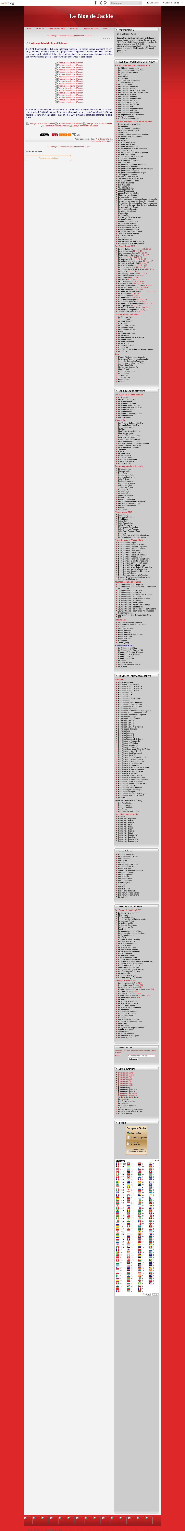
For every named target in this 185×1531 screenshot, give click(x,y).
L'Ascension (123, 213)
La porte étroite (124, 298)
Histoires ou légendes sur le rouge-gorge (134, 989)
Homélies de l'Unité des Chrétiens (131, 796)
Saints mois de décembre (128, 841)
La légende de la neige (127, 947)
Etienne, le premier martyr (128, 221)
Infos (29, 28)
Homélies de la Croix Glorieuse (130, 771)
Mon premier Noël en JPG (128, 968)
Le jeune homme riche (127, 267)
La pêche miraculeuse (127, 211)
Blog (119, 34)
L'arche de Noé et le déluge (129, 80)
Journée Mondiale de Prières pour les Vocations (137, 609)
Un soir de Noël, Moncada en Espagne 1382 (135, 962)
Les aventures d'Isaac (126, 88)
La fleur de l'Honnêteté (127, 1014)
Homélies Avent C (125, 697)
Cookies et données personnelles (124, 1530)
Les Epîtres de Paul (126, 240)
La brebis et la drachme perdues (131, 304)
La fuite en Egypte (125, 151)
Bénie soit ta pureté (125, 481)
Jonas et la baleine (125, 82)
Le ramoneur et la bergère (128, 1036)
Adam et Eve (123, 76)
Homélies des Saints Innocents (130, 703)
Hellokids (74, 28)
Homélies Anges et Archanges (130, 790)
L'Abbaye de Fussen (126, 658)
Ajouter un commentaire (48, 158)
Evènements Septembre (127, 1089)
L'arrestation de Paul (126, 235)
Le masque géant (125, 1038)
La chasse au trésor (126, 1034)
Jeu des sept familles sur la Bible (131, 363)
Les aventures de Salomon (128, 113)
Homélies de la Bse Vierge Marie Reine (133, 767)
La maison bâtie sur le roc (128, 287)
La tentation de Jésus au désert (130, 157)
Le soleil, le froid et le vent (128, 987)
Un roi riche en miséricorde (128, 985)
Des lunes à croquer (126, 991)
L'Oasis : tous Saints (126, 365)
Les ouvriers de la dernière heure (131, 269)
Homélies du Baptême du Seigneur (132, 715)
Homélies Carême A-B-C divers (130, 727)
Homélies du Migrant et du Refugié (132, 794)
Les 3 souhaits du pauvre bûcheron (132, 933)
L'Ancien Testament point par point (131, 357)
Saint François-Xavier (126, 523)
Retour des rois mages (127, 976)
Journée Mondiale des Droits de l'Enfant (134, 599)
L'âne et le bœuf (124, 945)
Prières (121, 507)
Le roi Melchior (124, 974)
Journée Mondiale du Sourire (129, 597)
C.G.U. (105, 1530)
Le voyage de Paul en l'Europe (130, 231)
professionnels (130, 1109)
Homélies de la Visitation (128, 743)
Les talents (122, 279)
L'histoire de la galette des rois (130, 978)
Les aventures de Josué (127, 101)
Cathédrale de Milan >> (82, 36)
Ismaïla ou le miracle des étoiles (130, 964)
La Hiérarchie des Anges (128, 72)
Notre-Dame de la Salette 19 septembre (133, 561)
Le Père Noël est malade (128, 949)
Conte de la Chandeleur (127, 993)
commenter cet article (101, 141)
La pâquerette (123, 1009)
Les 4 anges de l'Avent (127, 927)
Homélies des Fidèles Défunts (130, 775)
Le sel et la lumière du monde (129, 249)
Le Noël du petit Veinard (127, 943)
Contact (120, 52)
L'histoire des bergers (126, 144)
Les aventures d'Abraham (128, 86)
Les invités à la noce (126, 275)
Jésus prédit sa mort (126, 189)
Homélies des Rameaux (127, 729)
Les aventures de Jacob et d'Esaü (131, 90)
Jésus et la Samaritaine (127, 191)
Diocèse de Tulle (90, 28)
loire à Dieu (124, 491)
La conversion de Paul (127, 223)
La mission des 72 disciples (129, 161)
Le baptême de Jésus (126, 155)
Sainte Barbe (123, 521)
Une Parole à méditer (126, 1101)
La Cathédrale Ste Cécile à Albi (130, 650)
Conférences (123, 809)
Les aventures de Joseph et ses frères (133, 92)
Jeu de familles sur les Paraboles (131, 361)
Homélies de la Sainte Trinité (129, 751)
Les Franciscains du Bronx (128, 1020)
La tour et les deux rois (127, 302)
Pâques (121, 331)
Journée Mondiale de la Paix (129, 593)
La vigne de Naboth (126, 117)
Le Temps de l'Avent (126, 317)
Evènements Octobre (126, 1091)
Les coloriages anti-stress (128, 865)
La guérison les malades (128, 167)
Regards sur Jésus (125, 805)
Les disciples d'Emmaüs (127, 209)
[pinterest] (105, 2)
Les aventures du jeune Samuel (130, 109)
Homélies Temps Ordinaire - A (130, 686)
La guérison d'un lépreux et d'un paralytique (135, 169)
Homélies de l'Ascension (128, 745)
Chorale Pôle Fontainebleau (129, 435)
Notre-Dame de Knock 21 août (130, 557)
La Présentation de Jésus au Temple (132, 148)
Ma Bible (121, 429)
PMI (119, 617)
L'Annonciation (124, 138)
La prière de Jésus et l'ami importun (132, 292)
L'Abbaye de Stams (125, 656)
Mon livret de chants (126, 433)
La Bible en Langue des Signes (130, 68)
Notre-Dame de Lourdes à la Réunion (133, 575)
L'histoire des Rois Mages (128, 146)
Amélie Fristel (123, 1032)
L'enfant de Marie (125, 953)
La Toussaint (123, 348)
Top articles (69, 1530)
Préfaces (121, 798)
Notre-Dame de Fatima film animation (133, 555)
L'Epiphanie (123, 323)
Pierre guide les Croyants (128, 225)
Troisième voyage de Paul (128, 233)
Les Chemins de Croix (127, 329)
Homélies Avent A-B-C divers (129, 699)
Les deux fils (123, 271)
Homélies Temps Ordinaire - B (130, 688)
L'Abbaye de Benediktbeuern (129, 654)
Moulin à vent (123, 369)
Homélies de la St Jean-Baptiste (130, 759)
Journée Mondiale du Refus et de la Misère (135, 595)
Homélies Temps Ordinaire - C (130, 691)
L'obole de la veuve (126, 283)
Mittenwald (122, 666)
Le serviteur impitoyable (127, 265)
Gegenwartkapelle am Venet (129, 664)
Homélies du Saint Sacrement (130, 753)
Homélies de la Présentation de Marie (133, 780)
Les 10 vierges (124, 277)
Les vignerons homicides (128, 273)
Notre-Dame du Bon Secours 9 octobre (133, 563)
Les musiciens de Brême (128, 983)
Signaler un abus (93, 1530)
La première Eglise (125, 219)
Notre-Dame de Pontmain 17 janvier (132, 547)
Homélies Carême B (126, 723)
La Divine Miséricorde (126, 333)
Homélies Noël (124, 701)
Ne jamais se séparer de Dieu (130, 1022)
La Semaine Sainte (125, 327)
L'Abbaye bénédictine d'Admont (48, 43)
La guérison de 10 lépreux (128, 171)
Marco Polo (122, 1024)
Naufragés (122, 237)
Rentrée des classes (126, 854)
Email (117, 1056)
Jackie (41, 1530)
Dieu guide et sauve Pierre (128, 227)
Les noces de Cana (126, 163)
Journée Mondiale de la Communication (134, 605)
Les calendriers (124, 859)
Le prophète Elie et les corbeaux (131, 115)
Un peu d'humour (125, 1113)
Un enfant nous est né (126, 142)
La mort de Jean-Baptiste (128, 177)
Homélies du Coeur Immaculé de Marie (133, 757)
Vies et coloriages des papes (129, 445)
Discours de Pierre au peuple (129, 217)
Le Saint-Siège (124, 453)
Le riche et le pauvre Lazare (129, 308)
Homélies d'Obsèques (127, 792)
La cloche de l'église (126, 921)
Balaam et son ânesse (127, 94)
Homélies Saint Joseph (127, 717)
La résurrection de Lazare (128, 197)
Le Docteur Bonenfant (126, 935)
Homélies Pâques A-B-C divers (130, 739)
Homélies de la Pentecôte (128, 747)
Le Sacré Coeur (124, 344)
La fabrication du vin (126, 867)
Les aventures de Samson (128, 105)
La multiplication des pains (128, 181)
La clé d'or (122, 937)
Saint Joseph (123, 515)
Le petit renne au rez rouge (128, 913)
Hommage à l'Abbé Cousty (128, 811)
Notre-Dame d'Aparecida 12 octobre (132, 565)
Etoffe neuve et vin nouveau (129, 255)
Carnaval (121, 627)
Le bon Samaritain (125, 289)
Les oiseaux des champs (128, 253)
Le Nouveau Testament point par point (133, 359)
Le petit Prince (124, 1026)
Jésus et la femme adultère (128, 193)
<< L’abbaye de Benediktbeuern (60, 36)
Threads (40, 28)
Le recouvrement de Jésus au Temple (133, 153)
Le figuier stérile (124, 296)
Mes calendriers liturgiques (128, 441)
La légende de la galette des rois (131, 970)
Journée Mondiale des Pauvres (130, 603)
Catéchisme (123, 397)
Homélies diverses (125, 682)
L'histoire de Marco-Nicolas (129, 939)
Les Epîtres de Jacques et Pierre (131, 242)
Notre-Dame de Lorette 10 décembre (132, 569)
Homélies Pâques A (126, 733)
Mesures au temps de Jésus (129, 130)
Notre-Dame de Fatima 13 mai (130, 553)
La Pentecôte (123, 215)
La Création (122, 74)
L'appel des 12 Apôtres (127, 159)
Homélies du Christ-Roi (127, 786)
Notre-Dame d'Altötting (127, 573)
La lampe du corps (125, 251)
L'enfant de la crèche (126, 917)
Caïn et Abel (123, 78)
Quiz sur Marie (124, 373)
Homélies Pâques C (126, 737)
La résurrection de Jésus (128, 207)
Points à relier (123, 379)
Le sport (121, 863)
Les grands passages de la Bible (131, 70)
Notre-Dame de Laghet (127, 543)
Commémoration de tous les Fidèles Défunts (135, 350)
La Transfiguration (125, 187)
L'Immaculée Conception (128, 527)
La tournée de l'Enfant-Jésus (129, 966)
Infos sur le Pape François (128, 447)
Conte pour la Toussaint (127, 1012)
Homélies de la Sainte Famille (130, 705)
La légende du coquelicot (128, 1003)
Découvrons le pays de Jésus (129, 124)
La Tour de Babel (125, 84)
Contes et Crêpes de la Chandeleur (132, 624)
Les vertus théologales (127, 505)
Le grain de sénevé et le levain (130, 261)
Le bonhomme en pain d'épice (130, 931)
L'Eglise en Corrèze (126, 462)
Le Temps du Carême (126, 325)
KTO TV (121, 451)
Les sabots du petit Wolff (127, 941)
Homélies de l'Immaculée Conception (133, 784)
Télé (105, 28)
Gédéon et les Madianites (128, 103)
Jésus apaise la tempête (127, 175)
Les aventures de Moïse (127, 96)
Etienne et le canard (126, 1030)
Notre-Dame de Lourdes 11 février (131, 549)
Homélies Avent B (125, 695)
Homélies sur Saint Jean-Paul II (130, 782)
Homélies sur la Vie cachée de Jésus (132, 713)
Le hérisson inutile (125, 923)
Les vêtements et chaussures (129, 128)
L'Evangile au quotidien (127, 460)
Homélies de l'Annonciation (129, 719)
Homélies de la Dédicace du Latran (132, 777)
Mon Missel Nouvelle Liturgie (129, 431)
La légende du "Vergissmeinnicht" (131, 1028)
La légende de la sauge (127, 925)
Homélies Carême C (126, 725)
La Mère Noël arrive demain (129, 951)
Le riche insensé (124, 294)
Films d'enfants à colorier (128, 856)
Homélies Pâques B (126, 735)
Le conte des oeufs (125, 1016)
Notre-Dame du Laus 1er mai (129, 551)
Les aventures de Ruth (127, 107)
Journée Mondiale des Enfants (130, 591)
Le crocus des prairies (127, 1005)
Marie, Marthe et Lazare (127, 195)
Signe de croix (124, 471)
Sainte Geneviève (125, 525)
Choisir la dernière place (128, 300)
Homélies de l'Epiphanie (127, 709)
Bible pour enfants (56, 28)
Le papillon (122, 999)
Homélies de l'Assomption (128, 765)
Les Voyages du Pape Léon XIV (130, 423)
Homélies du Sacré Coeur (128, 755)
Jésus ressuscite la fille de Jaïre (130, 179)
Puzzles (121, 381)
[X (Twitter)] (100, 2)
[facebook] (95, 2)
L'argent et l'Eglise (125, 457)
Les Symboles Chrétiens (127, 399)
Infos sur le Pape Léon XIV (128, 425)
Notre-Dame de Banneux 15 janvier (132, 545)
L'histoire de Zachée (126, 183)
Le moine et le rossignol (127, 1001)
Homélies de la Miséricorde (129, 741)
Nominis (121, 817)
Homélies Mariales (125, 803)
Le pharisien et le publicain (128, 310)
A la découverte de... (104, 139)
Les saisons (123, 861)
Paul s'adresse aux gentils (128, 229)
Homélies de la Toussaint (128, 773)
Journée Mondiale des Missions (130, 607)
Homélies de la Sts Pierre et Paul (131, 761)
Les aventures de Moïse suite (129, 99)
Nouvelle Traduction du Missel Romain (133, 443)
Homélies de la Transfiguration (130, 763)
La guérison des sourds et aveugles (132, 173)
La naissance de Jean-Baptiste (130, 136)
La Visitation (123, 140)
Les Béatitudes (124, 185)
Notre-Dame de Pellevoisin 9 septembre (134, 559)
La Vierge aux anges (126, 955)
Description (122, 38)
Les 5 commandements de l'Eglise (131, 501)
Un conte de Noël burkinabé (129, 960)
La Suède (122, 660)
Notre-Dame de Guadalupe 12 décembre (134, 571)
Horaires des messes (126, 427)
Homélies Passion (125, 731)
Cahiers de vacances (126, 371)
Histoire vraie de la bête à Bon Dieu (132, 995)
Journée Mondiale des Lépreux (130, 585)
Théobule (122, 449)
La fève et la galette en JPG (129, 972)
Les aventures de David (127, 111)
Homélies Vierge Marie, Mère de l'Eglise (134, 749)
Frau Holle (122, 929)
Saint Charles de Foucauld (128, 529)
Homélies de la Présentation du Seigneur (134, 711)
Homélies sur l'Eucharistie (128, 684)
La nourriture (123, 126)
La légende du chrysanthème (129, 1007)
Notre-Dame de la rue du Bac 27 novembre (135, 567)
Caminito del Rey (125, 662)
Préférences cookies (149, 1530)
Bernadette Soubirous (126, 517)
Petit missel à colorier (126, 437)
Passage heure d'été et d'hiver (130, 1111)
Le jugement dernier (126, 281)
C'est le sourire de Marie (127, 957)
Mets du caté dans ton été (128, 367)
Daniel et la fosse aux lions (128, 119)
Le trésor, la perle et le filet (128, 263)
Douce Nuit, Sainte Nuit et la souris (132, 919)
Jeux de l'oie (123, 375)
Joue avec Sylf (124, 377)
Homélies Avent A (125, 693)
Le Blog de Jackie (91, 16)
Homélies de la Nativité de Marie (131, 769)
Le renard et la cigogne (127, 997)
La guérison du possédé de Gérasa (132, 165)
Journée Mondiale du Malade (129, 601)
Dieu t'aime (122, 1018)
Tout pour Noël (124, 319)
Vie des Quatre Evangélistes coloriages (133, 134)
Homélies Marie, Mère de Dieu (130, 707)
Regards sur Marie (125, 807)
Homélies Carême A (126, 721)
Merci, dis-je (123, 915)
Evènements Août (125, 1087)
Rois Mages (123, 519)
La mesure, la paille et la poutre (130, 285)
